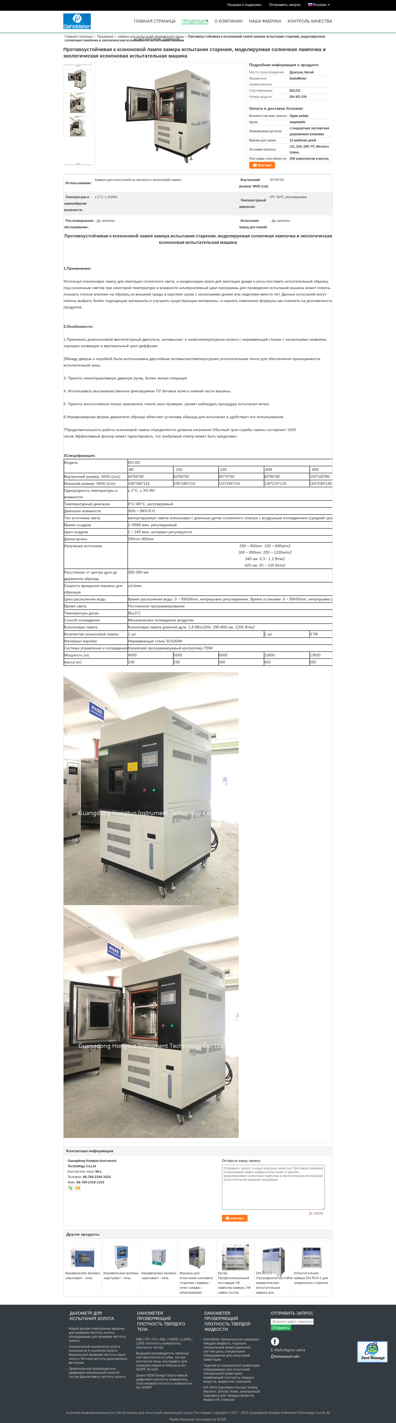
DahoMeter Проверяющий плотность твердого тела (161, 1321)
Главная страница (155, 21)
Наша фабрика (265, 21)
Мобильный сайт (287, 1356)
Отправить (281, 1328)
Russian (320, 4)
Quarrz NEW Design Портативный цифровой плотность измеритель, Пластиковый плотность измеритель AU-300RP (164, 1381)
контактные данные (157, 39)
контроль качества (310, 21)
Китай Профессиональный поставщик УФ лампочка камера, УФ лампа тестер (234, 1282)
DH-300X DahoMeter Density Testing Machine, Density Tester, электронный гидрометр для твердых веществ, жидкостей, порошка (231, 1393)
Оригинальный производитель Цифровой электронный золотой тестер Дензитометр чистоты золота (97, 1373)
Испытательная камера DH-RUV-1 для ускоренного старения (311, 1278)
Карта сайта (294, 1350)
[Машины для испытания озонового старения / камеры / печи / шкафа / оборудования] (197, 1257)
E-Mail (276, 1350)
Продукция (195, 21)
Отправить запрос (285, 4)
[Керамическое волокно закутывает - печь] (83, 1257)
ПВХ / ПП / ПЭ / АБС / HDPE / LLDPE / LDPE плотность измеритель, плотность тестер (164, 1343)
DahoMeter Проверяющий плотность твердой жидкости (227, 1321)
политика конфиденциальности (90, 1413)
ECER (221, 1419)
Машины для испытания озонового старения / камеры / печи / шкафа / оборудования (196, 1282)
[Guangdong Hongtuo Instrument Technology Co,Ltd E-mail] (78, 1188)
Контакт (265, 165)
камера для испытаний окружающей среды (151, 36)
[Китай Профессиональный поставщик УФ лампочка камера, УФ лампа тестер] (235, 1257)
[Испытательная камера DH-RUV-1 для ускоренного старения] (312, 1257)
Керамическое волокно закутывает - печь (82, 1275)
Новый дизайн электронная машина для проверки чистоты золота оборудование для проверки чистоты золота (97, 1335)
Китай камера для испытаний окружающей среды (155, 1413)
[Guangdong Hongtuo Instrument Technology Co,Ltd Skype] (71, 1188)
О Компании (228, 21)
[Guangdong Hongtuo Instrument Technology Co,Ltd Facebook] (275, 1342)
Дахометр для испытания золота (92, 1316)
